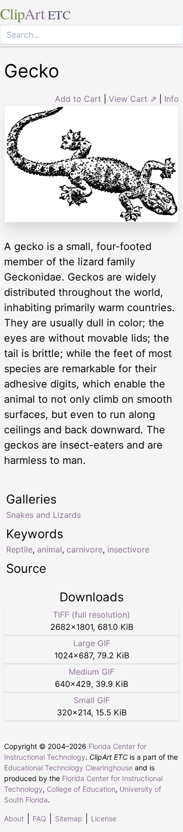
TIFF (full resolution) (91, 614)
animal (49, 549)
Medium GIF (91, 672)
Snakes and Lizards (43, 515)
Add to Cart (78, 99)
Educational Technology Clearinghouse (68, 767)
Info (171, 99)
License (103, 818)
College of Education (81, 789)
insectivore (128, 549)
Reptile (19, 549)
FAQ (39, 818)
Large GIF (91, 643)
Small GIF (92, 700)
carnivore (85, 549)
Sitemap (68, 818)
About (14, 818)
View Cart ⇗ (133, 99)
